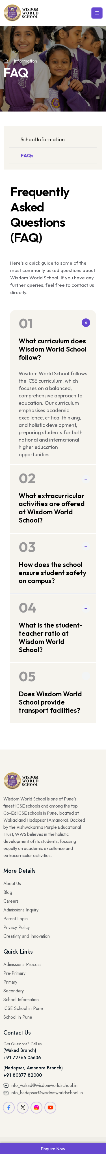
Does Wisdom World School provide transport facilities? (50, 691)
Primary (10, 982)
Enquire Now (53, 1148)
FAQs (27, 155)
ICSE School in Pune (23, 1008)
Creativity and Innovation (26, 936)
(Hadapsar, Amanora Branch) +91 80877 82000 (33, 1071)
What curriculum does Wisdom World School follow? (52, 338)
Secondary (13, 991)
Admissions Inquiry (20, 910)
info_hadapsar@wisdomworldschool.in (46, 1092)
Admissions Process (22, 964)
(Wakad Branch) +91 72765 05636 (22, 1054)
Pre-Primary (14, 973)
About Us (12, 883)
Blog (7, 892)
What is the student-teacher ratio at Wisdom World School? (51, 626)
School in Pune (17, 1017)
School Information (43, 139)
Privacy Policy (16, 927)
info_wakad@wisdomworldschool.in (43, 1085)
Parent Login (15, 918)
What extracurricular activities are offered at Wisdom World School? (52, 497)
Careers (11, 901)
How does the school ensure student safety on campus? (52, 561)
